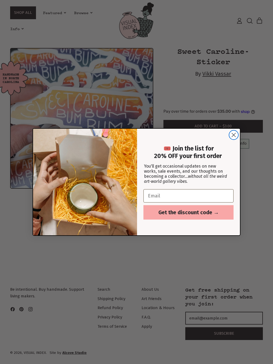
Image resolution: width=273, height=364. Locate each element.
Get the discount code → (188, 212)
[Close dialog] (233, 135)
